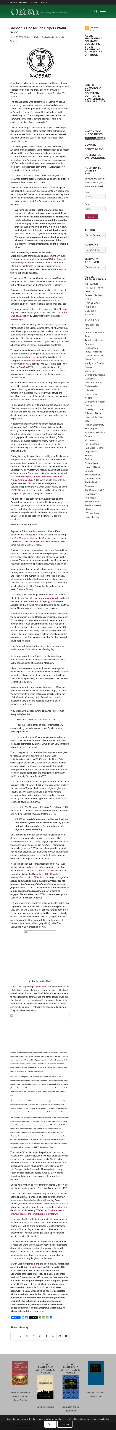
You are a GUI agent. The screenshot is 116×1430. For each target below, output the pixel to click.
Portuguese (92, 303)
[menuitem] (19, 2)
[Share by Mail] (66, 1336)
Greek (88, 295)
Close (50, 1424)
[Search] (94, 11)
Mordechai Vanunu (28, 538)
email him (33, 1263)
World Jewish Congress (39, 341)
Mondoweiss (91, 440)
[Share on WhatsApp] (27, 1336)
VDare (88, 509)
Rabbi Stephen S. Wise (36, 360)
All (86, 283)
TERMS (34, 2)
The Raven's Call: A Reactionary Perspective (94, 494)
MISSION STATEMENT (19, 2)
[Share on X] (20, 1336)
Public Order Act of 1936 (42, 870)
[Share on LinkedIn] (40, 1336)
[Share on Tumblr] (46, 1336)
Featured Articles (34, 37)
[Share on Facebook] (14, 1336)
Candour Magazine (94, 355)
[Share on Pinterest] (33, 1336)
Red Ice (88, 459)
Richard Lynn (91, 463)
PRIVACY (43, 2)
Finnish (89, 287)
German (91, 291)
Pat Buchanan (92, 444)
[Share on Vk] (53, 1336)
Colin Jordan (24, 903)
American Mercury (94, 340)
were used (53, 659)
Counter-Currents (93, 382)
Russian (90, 306)
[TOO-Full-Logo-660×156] (39, 11)
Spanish (90, 310)
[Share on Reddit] (59, 1336)
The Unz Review (93, 505)
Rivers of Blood (92, 467)
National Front (40, 986)
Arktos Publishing (93, 351)
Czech (94, 283)
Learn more (65, 1424)
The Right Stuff (92, 501)
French (100, 287)
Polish (88, 299)
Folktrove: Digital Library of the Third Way (94, 417)
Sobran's (89, 471)
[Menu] (101, 11)
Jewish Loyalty (48, 37)
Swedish (90, 314)
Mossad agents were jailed (44, 598)
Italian (98, 295)
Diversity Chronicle (94, 409)
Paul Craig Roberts (94, 448)
